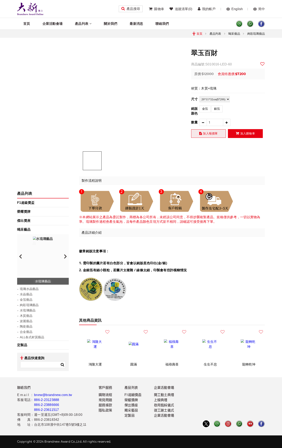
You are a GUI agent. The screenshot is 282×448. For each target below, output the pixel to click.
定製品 (22, 345)
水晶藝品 (26, 294)
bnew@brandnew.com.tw (53, 395)
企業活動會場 (53, 23)
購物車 (159, 9)
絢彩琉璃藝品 (256, 33)
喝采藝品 (234, 33)
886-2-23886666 (46, 405)
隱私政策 (105, 410)
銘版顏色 (194, 111)
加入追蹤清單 (262, 64)
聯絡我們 (162, 23)
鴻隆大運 (95, 364)
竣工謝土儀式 (164, 410)
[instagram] (228, 423)
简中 (261, 9)
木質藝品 (26, 315)
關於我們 (110, 23)
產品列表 (81, 23)
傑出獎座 (24, 220)
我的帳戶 (209, 9)
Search (62, 365)
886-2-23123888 (46, 400)
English (237, 9)
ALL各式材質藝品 (32, 337)
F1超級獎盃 (26, 202)
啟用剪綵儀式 (164, 405)
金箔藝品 (26, 299)
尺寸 (194, 99)
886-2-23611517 (46, 409)
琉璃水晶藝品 (29, 289)
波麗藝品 (26, 321)
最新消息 (136, 23)
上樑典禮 (160, 400)
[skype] (261, 23)
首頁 (26, 23)
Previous (20, 256)
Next (65, 256)
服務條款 (105, 405)
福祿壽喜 (172, 364)
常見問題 (105, 400)
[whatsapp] (250, 23)
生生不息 (210, 364)
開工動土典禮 (164, 395)
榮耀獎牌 (24, 211)
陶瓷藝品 (26, 326)
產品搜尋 (133, 9)
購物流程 (105, 395)
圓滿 (133, 364)
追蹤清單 (183, 9)
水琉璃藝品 (28, 310)
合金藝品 (26, 332)
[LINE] (239, 23)
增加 (226, 122)
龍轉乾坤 (249, 364)
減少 (203, 122)
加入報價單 (210, 133)
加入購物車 (247, 133)
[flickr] (250, 423)
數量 (194, 122)
